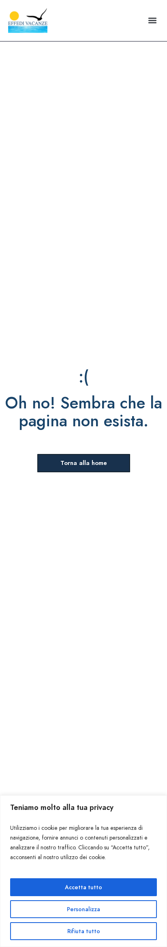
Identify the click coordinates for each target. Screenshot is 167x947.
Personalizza (83, 909)
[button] (152, 20)
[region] (83, 871)
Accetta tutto (83, 887)
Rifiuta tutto (83, 931)
